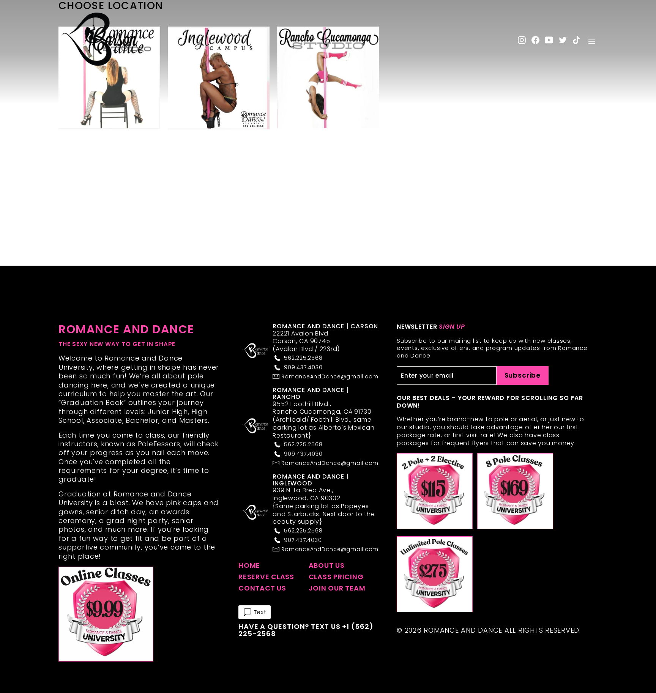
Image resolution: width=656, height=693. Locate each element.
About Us (327, 565)
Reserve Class (266, 576)
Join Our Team (337, 588)
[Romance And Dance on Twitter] (563, 39)
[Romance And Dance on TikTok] (576, 39)
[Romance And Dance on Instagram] (522, 39)
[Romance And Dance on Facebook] (535, 39)
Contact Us (262, 588)
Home (249, 565)
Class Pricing (336, 576)
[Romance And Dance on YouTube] (549, 39)
